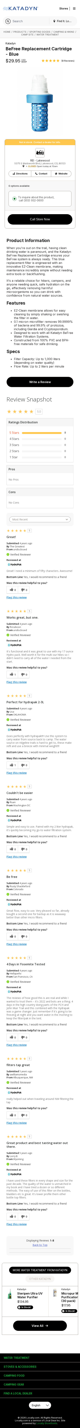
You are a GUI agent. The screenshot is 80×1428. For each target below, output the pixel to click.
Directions (22, 173)
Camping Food (14, 1375)
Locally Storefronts (46, 1423)
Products (19, 31)
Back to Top (40, 1245)
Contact (43, 173)
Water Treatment (47, 34)
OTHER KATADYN (40, 1278)
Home (7, 31)
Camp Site (27, 34)
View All (37, 1326)
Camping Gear (14, 1384)
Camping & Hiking (63, 31)
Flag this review (17, 597)
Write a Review (40, 382)
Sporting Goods (39, 31)
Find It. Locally (65, 21)
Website (63, 173)
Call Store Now (40, 219)
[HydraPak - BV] (15, 564)
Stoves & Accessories (20, 1366)
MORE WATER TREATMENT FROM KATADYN (40, 1270)
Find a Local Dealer (18, 1393)
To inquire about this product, (36, 199)
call (31, 200)
